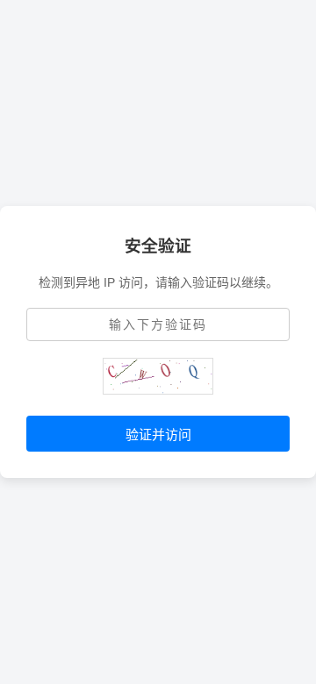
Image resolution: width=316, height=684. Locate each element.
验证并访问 (158, 434)
